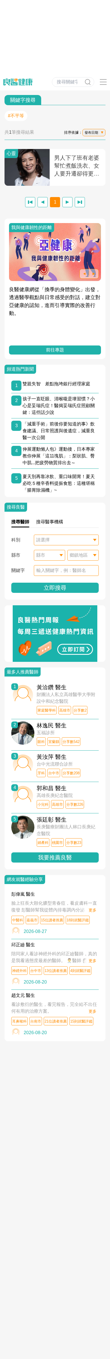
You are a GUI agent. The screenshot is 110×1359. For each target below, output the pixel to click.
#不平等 (16, 115)
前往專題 (55, 349)
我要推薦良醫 (55, 857)
